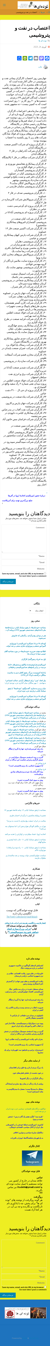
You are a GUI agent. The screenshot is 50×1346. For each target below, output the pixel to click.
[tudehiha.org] (33, 5)
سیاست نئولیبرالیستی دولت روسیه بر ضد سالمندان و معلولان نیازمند (26, 856)
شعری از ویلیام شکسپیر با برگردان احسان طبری (28, 815)
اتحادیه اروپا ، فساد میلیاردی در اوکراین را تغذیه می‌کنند (25, 834)
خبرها (43, 12)
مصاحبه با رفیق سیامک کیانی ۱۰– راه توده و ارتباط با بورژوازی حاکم (26, 848)
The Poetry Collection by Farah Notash (22, 916)
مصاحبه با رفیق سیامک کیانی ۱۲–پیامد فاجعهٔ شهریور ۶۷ (25, 810)
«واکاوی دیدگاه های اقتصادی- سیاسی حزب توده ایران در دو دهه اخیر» (26, 1109)
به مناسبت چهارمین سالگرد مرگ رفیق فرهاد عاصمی (26, 689)
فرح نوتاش (42, 763)
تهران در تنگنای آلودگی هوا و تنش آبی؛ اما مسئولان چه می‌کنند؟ (25, 827)
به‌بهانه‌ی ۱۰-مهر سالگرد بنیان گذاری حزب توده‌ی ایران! (25, 681)
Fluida (24, 1338)
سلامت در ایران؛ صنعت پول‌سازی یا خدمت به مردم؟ (26, 821)
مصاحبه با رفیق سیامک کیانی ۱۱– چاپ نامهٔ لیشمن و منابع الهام (26, 840)
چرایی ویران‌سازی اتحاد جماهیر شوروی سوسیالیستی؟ (23, 930)
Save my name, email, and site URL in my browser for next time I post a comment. (24, 574)
